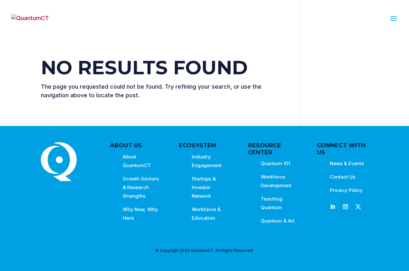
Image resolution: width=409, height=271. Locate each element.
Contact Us (342, 177)
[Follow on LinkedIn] (333, 206)
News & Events (347, 163)
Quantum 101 (275, 163)
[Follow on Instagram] (345, 206)
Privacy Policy (346, 190)
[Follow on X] (358, 206)
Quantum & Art (278, 221)
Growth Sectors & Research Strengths (141, 187)
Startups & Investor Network (204, 187)
